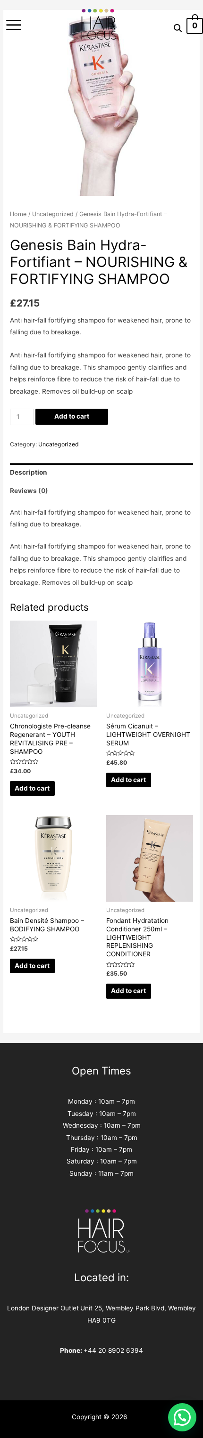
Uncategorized (53, 214)
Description (28, 472)
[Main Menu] (13, 25)
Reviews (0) (29, 490)
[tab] (101, 472)
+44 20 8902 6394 (113, 1350)
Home (18, 214)
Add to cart (71, 416)
